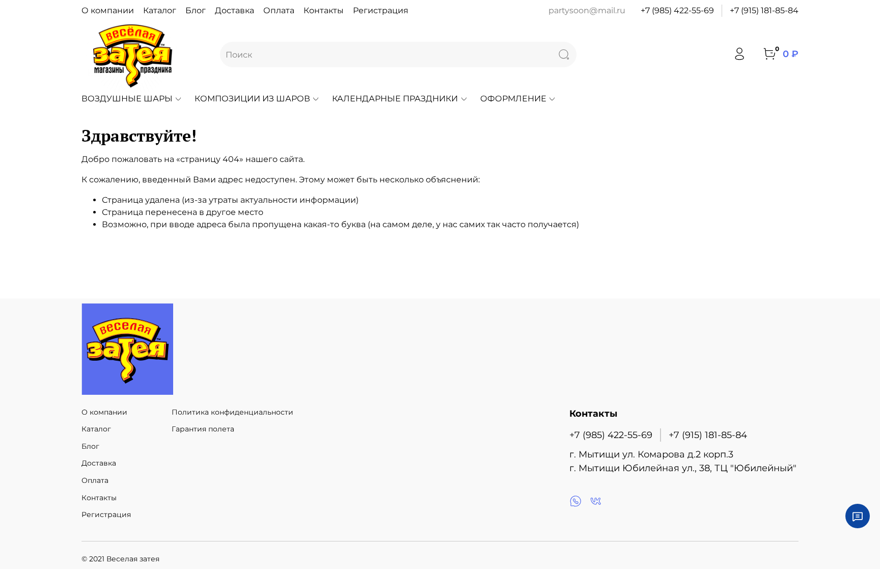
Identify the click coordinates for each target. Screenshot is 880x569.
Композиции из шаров (252, 98)
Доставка (234, 10)
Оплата (278, 10)
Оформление (513, 98)
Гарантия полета (203, 428)
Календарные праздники (395, 98)
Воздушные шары (127, 98)
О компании (107, 10)
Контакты (324, 10)
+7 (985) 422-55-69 (677, 10)
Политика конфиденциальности (232, 412)
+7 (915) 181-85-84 (764, 10)
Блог (195, 10)
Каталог (159, 10)
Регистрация (380, 10)
